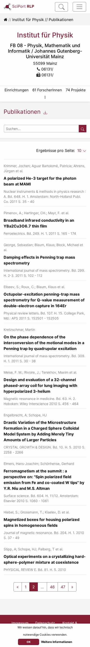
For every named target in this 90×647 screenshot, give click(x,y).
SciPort (23, 6)
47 (63, 586)
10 (80, 150)
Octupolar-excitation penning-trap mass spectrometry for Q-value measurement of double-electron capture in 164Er (44, 300)
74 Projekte (76, 90)
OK (29, 642)
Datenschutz (45, 623)
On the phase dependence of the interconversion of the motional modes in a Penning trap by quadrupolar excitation (44, 342)
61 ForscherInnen (47, 90)
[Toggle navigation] (79, 7)
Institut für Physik (28, 19)
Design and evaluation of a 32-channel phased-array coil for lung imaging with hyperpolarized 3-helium (40, 385)
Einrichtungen (17, 90)
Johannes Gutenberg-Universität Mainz (54, 53)
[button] (45, 97)
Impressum (20, 623)
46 (52, 586)
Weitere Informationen (56, 642)
